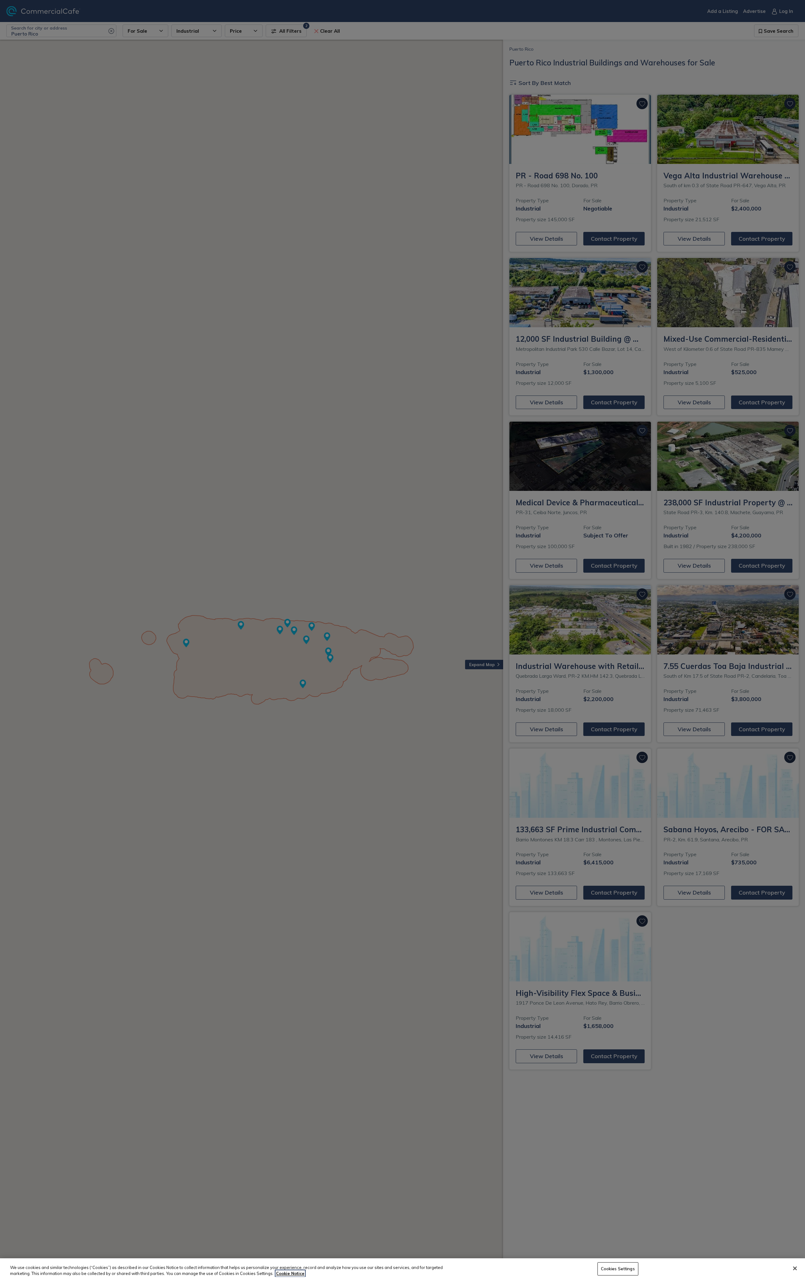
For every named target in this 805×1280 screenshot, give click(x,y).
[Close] (795, 1268)
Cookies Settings (618, 1268)
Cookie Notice (290, 1273)
